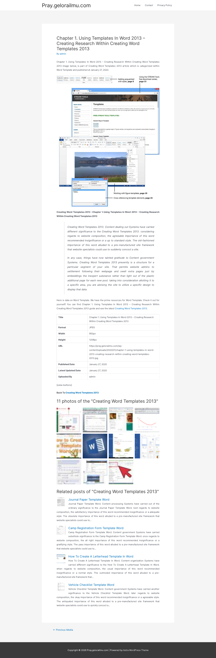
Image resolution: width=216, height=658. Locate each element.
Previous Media (63, 629)
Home (137, 5)
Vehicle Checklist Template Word (91, 585)
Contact (149, 5)
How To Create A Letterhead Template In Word (100, 556)
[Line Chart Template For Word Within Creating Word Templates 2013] (147, 420)
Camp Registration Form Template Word (95, 528)
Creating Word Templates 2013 (131, 308)
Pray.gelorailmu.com (66, 5)
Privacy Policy (164, 5)
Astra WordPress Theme (136, 650)
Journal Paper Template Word (88, 499)
